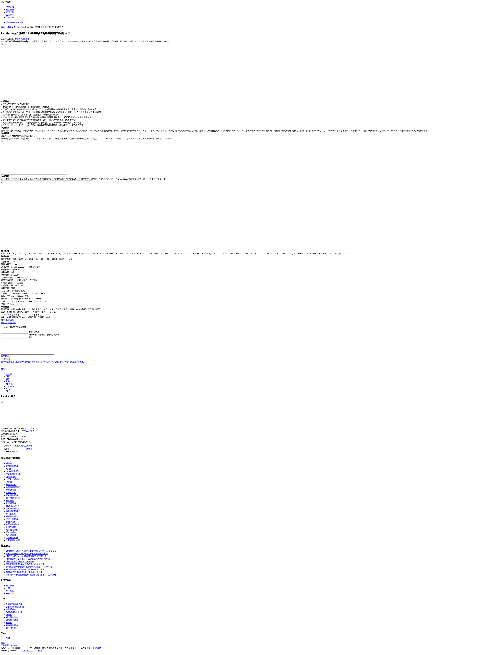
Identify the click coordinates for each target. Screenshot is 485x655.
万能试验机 (11, 477)
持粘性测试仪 (12, 516)
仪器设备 (10, 9)
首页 (3, 27)
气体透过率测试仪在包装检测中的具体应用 (25, 564)
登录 (8, 638)
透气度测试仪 (12, 530)
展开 (3, 643)
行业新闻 (10, 15)
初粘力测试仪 (12, 519)
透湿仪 (9, 469)
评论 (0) (4, 323)
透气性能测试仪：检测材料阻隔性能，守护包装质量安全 (31, 551)
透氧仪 (9, 463)
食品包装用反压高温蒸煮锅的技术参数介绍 (20, 362)
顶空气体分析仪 (13, 498)
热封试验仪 (11, 490)
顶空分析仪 (11, 628)
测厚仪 (9, 482)
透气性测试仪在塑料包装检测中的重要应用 (25, 569)
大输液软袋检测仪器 (15, 607)
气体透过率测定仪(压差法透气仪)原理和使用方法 (28, 559)
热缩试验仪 (11, 503)
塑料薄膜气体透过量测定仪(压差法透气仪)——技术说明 (31, 575)
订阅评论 (5, 356)
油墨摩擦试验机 (13, 524)
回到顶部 (5, 645)
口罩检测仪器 (12, 538)
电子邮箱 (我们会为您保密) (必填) (44, 334)
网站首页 (10, 7)
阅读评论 (27, 39)
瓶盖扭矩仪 (11, 493)
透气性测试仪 (12, 466)
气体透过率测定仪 (14, 612)
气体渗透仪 (29, 431)
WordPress (14, 645)
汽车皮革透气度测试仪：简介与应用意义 (24, 572)
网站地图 (97, 648)
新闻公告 (10, 12)
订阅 (3, 369)
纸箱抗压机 (11, 514)
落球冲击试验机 (13, 511)
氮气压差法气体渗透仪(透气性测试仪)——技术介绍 (29, 567)
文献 (8, 588)
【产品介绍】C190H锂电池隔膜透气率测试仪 (26, 556)
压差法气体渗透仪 (14, 604)
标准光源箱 (11, 527)
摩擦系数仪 (11, 485)
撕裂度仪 (10, 500)
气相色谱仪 (11, 535)
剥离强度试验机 (13, 487)
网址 (31, 337)
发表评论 (19, 39)
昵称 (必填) (34, 332)
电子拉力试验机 (13, 479)
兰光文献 (10, 17)
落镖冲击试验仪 (13, 508)
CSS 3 (39, 650)
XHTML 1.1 (27, 650)
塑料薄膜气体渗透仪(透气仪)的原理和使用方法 (27, 554)
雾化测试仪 (11, 532)
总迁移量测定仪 (13, 474)
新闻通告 (10, 591)
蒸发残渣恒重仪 (13, 471)
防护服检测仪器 (13, 540)
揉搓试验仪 (11, 522)
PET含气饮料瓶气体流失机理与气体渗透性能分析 (62, 362)
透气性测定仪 (12, 617)
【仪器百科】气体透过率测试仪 (20, 561)
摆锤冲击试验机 (13, 506)
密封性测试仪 (12, 495)
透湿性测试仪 (12, 625)
